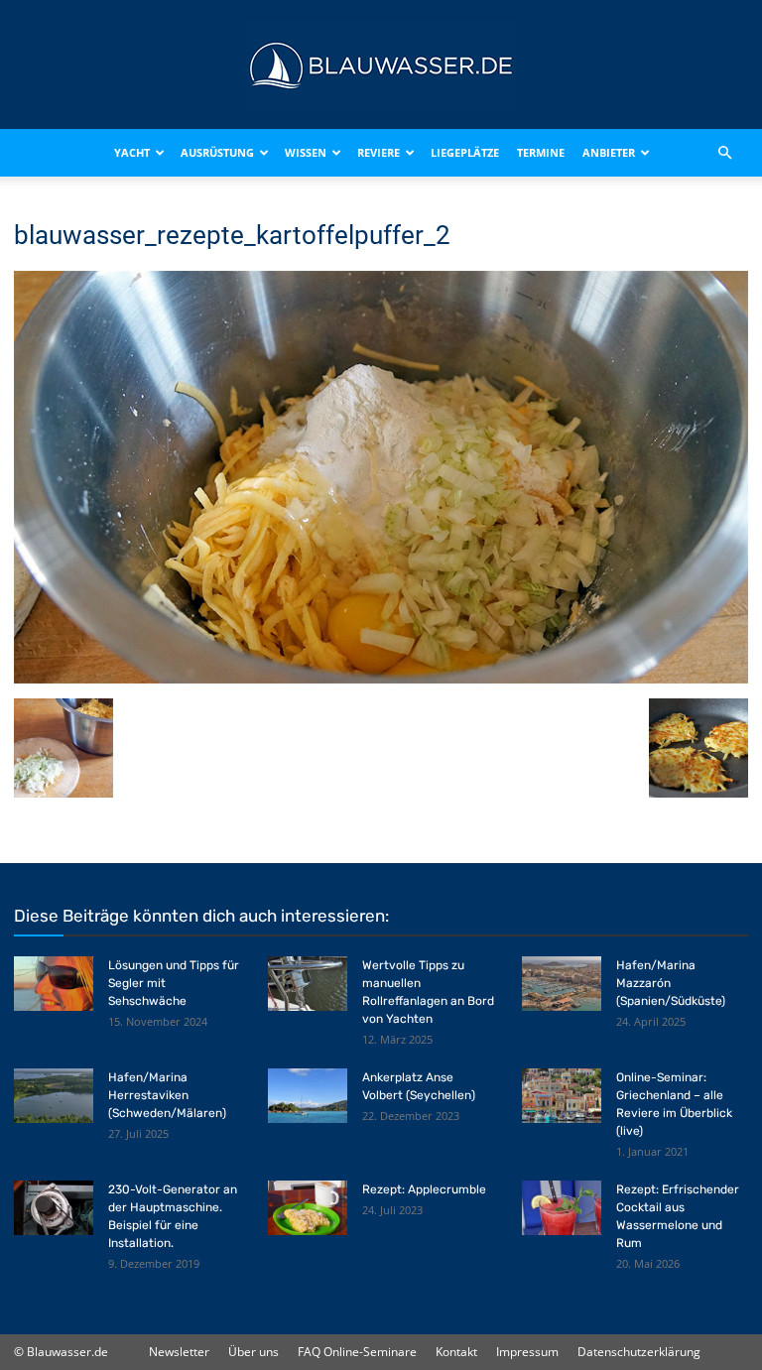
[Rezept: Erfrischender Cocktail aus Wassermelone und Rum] (561, 1208)
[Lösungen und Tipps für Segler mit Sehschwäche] (53, 983)
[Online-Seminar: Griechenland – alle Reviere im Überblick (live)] (561, 1095)
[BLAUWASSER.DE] (381, 65)
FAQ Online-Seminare (357, 1351)
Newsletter (179, 1351)
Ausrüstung (217, 152)
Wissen (305, 152)
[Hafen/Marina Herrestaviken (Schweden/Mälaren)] (53, 1095)
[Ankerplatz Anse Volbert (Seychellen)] (307, 1095)
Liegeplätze (465, 152)
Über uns (253, 1351)
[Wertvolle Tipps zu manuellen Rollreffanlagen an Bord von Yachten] (307, 983)
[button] (724, 153)
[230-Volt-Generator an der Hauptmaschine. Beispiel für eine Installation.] (53, 1208)
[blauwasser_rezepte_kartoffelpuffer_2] (381, 678)
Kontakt (456, 1351)
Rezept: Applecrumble (424, 1189)
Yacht (132, 152)
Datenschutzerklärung (638, 1351)
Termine (541, 152)
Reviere (378, 152)
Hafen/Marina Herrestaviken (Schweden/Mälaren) (167, 1095)
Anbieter (608, 152)
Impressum (527, 1351)
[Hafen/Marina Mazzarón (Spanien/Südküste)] (561, 983)
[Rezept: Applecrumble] (307, 1208)
